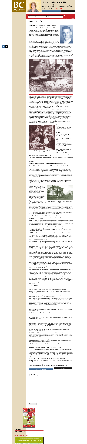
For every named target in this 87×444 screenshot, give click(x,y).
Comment (31, 378)
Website (30, 400)
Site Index (52, 13)
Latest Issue (18, 429)
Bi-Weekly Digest (43, 13)
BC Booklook (19, 6)
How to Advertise (20, 431)
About (59, 13)
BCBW (34, 13)
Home (28, 13)
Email (30, 396)
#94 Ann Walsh (33, 373)
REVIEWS (65, 13)
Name (30, 393)
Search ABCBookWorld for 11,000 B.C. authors (69, 17)
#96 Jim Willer (69, 373)
